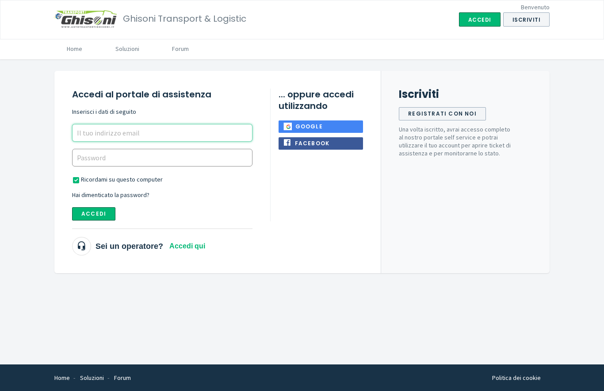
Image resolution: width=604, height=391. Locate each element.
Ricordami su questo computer (122, 179)
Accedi (93, 213)
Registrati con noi (442, 113)
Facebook (312, 143)
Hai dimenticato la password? (110, 195)
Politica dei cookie (516, 378)
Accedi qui (187, 246)
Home (74, 49)
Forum (180, 49)
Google (309, 126)
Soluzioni (127, 49)
